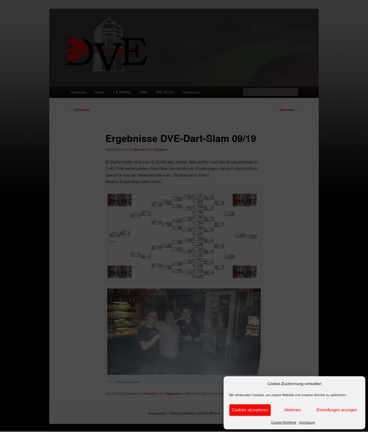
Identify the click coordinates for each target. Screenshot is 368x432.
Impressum (307, 422)
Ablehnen (292, 409)
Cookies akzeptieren (250, 409)
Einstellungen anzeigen (337, 409)
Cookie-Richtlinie (283, 422)
